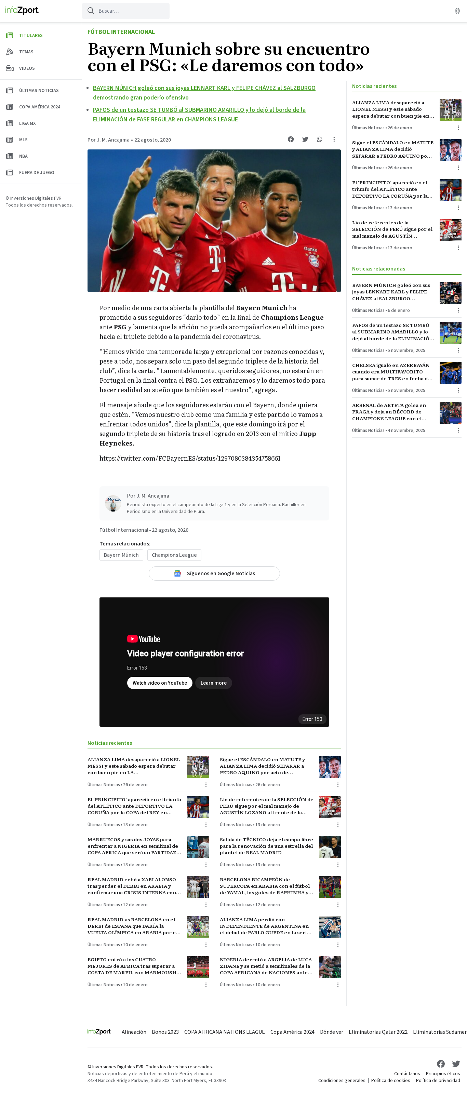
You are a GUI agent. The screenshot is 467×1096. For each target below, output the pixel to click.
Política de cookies (390, 1080)
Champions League (174, 555)
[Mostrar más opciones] (334, 139)
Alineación (134, 1032)
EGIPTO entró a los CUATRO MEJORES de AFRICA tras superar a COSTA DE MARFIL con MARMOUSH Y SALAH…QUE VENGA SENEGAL (134, 966)
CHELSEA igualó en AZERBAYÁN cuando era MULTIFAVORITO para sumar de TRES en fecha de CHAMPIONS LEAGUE (391, 372)
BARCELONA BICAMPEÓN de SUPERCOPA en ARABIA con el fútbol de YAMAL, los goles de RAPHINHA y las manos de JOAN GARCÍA (265, 886)
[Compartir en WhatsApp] (319, 139)
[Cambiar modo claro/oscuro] (457, 11)
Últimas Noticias (104, 784)
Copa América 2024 (292, 1032)
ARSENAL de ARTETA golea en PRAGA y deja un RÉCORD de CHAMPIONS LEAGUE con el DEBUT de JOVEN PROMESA (389, 412)
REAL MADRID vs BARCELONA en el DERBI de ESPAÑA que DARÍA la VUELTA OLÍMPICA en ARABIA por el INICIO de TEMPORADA (132, 926)
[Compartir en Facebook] (291, 139)
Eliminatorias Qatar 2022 (378, 1032)
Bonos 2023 (165, 1032)
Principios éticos (443, 1073)
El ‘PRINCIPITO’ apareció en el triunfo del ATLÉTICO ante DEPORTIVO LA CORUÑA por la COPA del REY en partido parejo (134, 806)
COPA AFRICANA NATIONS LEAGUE (224, 1032)
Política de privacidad (438, 1080)
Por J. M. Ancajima (109, 140)
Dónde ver (331, 1032)
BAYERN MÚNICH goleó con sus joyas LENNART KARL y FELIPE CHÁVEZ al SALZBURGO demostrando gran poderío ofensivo (391, 292)
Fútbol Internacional (121, 32)
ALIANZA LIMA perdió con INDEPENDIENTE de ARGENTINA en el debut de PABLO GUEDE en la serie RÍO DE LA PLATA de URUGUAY (265, 926)
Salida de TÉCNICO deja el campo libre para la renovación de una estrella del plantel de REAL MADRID (266, 846)
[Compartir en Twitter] (305, 139)
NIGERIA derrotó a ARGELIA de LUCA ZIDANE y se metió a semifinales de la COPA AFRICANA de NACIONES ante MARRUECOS (266, 966)
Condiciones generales (341, 1080)
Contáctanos (407, 1073)
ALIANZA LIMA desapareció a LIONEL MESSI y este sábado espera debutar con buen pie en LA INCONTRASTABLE (134, 766)
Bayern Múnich (121, 555)
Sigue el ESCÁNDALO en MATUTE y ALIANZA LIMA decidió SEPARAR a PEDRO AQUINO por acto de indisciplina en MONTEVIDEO (262, 766)
